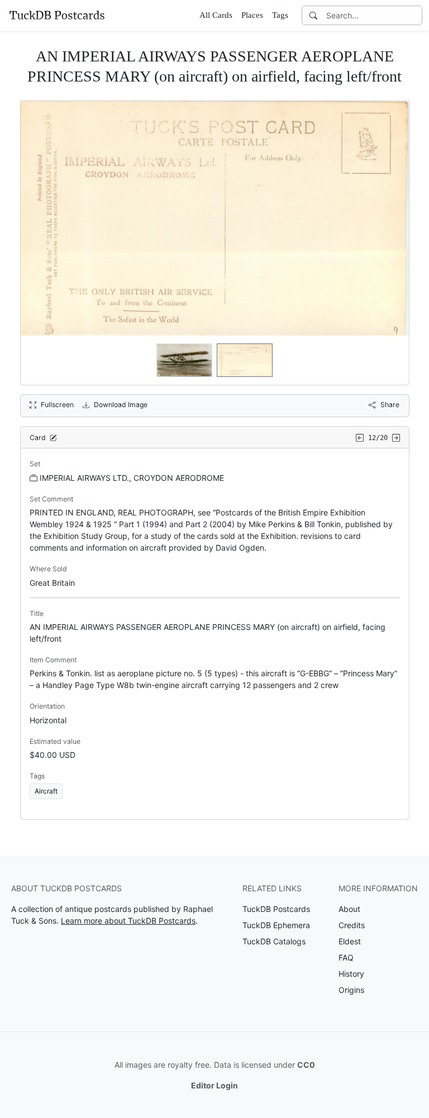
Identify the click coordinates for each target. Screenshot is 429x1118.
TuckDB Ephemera (276, 925)
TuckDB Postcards (276, 909)
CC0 (306, 1064)
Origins (351, 990)
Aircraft (46, 791)
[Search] (313, 15)
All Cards (215, 15)
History (351, 973)
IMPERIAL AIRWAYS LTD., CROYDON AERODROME (132, 477)
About (349, 909)
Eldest (350, 941)
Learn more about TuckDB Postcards (128, 920)
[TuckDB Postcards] (57, 15)
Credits (352, 925)
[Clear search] (414, 15)
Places (252, 15)
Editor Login (214, 1085)
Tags (280, 15)
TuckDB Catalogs (274, 941)
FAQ (346, 957)
